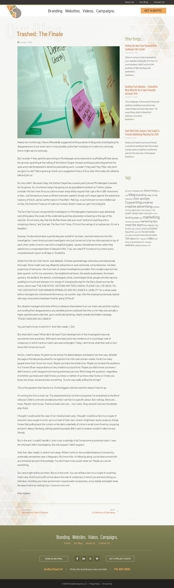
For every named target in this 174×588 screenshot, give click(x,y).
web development (137, 242)
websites (138, 245)
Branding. (55, 10)
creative (147, 202)
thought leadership (140, 235)
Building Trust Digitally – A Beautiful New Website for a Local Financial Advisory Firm (141, 90)
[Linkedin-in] (83, 558)
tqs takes (153, 234)
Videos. (88, 10)
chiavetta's (128, 199)
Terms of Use (107, 584)
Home (67, 543)
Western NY (146, 245)
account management (134, 191)
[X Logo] (90, 558)
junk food (155, 213)
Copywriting (133, 202)
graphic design (131, 213)
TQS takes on (132, 238)
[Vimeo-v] (97, 558)
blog (132, 194)
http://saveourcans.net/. (57, 485)
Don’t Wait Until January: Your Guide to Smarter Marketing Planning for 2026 (142, 133)
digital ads (135, 210)
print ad (134, 229)
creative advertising (138, 206)
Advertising (150, 190)
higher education (145, 213)
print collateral (143, 228)
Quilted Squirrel (53, 569)
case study (152, 195)
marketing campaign (132, 222)
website (129, 245)
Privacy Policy (94, 584)
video (150, 238)
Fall (153, 210)
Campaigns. (105, 10)
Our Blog (144, 2)
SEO (139, 232)
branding (141, 194)
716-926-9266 (122, 569)
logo (140, 218)
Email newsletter (146, 210)
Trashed (142, 239)
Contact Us (159, 2)
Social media (148, 231)
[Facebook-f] (77, 558)
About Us (129, 2)
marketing (151, 217)
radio (136, 232)
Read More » (129, 75)
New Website (149, 225)
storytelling (129, 235)
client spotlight (141, 198)
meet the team (134, 225)
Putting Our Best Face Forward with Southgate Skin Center (141, 48)
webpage (148, 242)
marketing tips (148, 221)
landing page (132, 217)
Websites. (73, 10)
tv (146, 239)
